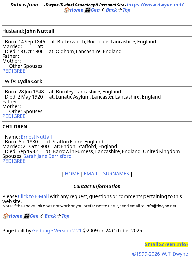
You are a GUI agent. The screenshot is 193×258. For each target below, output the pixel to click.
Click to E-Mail (33, 196)
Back (109, 9)
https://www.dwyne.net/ (155, 4)
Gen (92, 9)
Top (124, 9)
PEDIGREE (13, 70)
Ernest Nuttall (36, 136)
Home (73, 9)
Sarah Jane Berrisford (47, 156)
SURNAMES (116, 173)
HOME (72, 173)
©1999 (160, 253)
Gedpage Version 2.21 (57, 230)
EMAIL (91, 173)
